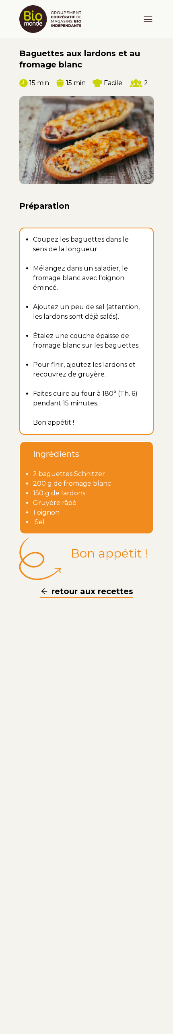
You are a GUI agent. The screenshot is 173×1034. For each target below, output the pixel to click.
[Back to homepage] (53, 19)
